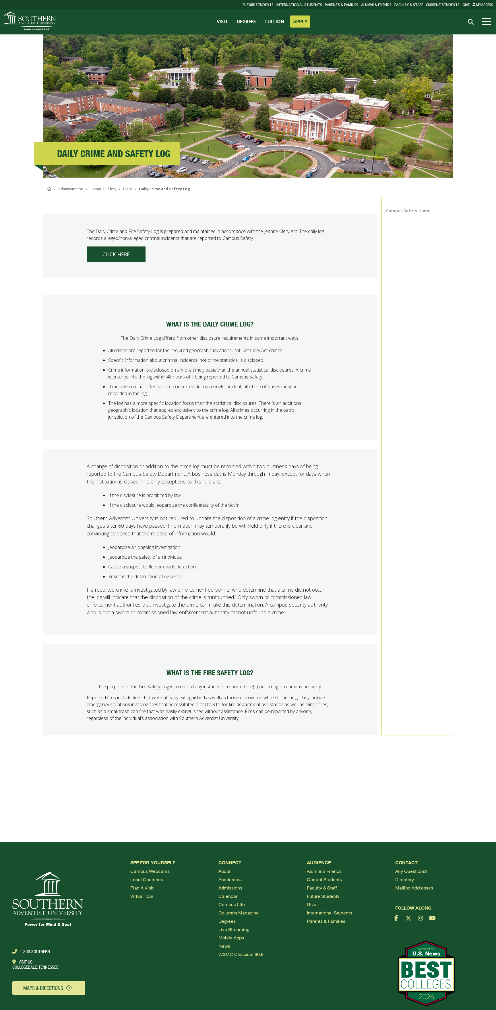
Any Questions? (411, 871)
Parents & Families (341, 4)
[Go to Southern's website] (29, 21)
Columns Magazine (238, 912)
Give (466, 4)
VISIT (222, 21)
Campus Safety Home (408, 210)
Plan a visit (142, 887)
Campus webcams (150, 871)
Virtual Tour (141, 896)
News (224, 946)
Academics (230, 879)
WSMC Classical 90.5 (241, 954)
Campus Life (231, 904)
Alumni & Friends (376, 4)
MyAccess (484, 4)
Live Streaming (233, 929)
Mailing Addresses (414, 887)
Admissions (230, 887)
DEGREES (246, 21)
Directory (404, 879)
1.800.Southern (35, 951)
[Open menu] (487, 21)
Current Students (443, 4)
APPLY (300, 21)
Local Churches (146, 879)
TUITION (274, 21)
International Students (299, 4)
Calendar (227, 896)
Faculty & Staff (408, 4)
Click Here (116, 254)
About (224, 871)
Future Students (323, 896)
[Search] (470, 21)
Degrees (227, 921)
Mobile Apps (231, 937)
